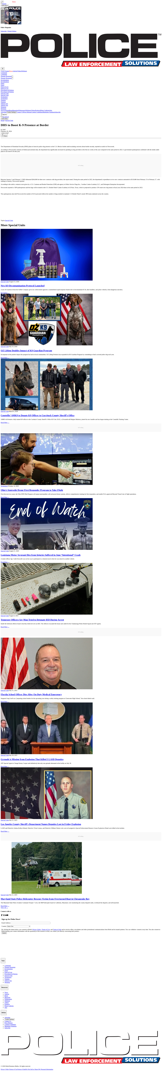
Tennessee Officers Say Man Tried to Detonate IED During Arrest (32, 620)
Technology (4, 97)
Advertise (3, 112)
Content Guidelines (37, 112)
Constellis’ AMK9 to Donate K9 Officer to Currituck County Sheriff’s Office (37, 415)
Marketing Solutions (49, 112)
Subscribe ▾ (5, 5)
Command (4, 73)
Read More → (5, 293)
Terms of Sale (21, 1069)
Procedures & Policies (7, 90)
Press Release (27, 112)
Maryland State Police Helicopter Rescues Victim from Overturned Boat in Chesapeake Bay (45, 899)
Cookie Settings (11, 112)
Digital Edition (12, 31)
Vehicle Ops (4, 103)
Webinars (27, 1)
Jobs (50, 110)
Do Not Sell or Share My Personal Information (39, 1069)
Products (37, 110)
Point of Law (5, 87)
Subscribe (4, 31)
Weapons (3, 107)
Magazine (15, 110)
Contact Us (20, 112)
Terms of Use (13, 1069)
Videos (22, 1)
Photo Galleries (44, 110)
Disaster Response (6, 76)
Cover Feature (8, 1)
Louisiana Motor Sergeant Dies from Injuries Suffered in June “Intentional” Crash (40, 555)
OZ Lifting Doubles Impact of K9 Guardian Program (26, 350)
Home (2, 120)
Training (3, 100)
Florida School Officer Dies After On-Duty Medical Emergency (31, 694)
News (14, 1)
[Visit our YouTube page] (7, 915)
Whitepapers (22, 110)
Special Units (5, 93)
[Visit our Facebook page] (2, 915)
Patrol (2, 83)
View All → (4, 907)
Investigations (5, 80)
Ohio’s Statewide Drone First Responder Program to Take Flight (32, 490)
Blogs (10, 110)
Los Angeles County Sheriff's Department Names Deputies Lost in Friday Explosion (41, 824)
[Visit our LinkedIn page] (5, 915)
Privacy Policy (5, 1069)
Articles (18, 1)
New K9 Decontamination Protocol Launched (22, 285)
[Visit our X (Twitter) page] (3, 915)
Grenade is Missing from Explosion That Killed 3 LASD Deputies (32, 759)
